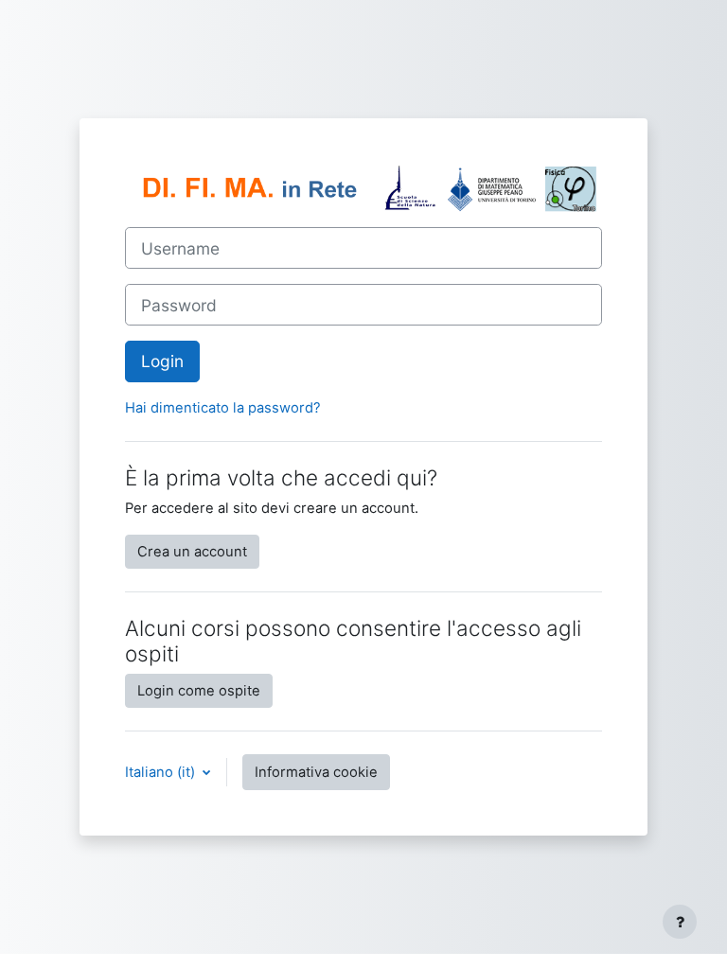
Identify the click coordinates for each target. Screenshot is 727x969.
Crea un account (192, 551)
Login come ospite (198, 690)
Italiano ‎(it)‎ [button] (162, 772)
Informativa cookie (316, 772)
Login (162, 361)
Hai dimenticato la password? (223, 407)
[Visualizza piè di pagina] (680, 922)
